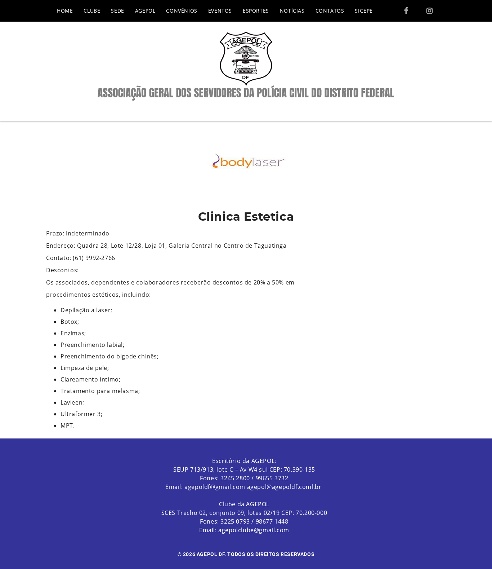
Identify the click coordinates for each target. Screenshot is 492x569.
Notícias (292, 10)
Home (65, 10)
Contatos (330, 10)
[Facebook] (406, 11)
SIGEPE (364, 10)
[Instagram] (429, 11)
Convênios (181, 10)
